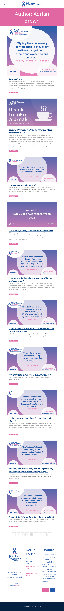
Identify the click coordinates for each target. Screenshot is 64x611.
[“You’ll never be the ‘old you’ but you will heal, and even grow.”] (32, 262)
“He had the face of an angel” (22, 185)
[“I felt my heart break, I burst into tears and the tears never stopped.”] (32, 312)
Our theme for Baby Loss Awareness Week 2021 (31, 230)
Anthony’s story (16, 79)
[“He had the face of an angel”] (32, 169)
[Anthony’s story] (32, 51)
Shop (52, 590)
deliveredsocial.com (35, 606)
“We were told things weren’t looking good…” (30, 374)
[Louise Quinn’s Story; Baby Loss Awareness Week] (32, 501)
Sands (14, 575)
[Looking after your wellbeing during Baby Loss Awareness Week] (32, 112)
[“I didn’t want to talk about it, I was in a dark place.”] (32, 402)
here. (17, 585)
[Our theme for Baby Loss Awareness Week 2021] (32, 214)
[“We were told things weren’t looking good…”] (32, 359)
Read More (13, 92)
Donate (46, 590)
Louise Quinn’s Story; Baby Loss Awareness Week (31, 517)
